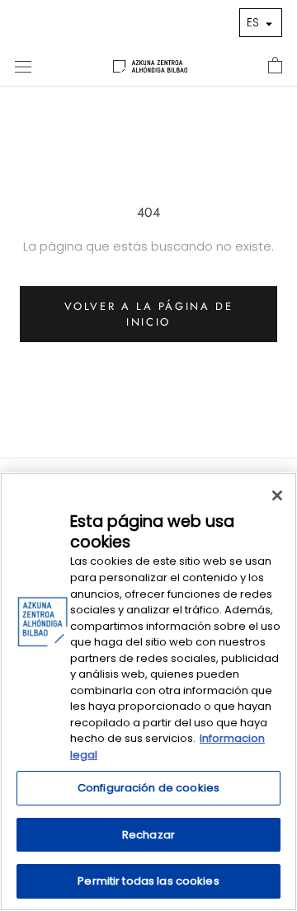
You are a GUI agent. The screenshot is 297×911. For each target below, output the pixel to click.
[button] (260, 22)
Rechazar (148, 835)
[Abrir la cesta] (275, 66)
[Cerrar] (277, 495)
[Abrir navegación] (23, 66)
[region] (148, 691)
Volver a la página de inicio (148, 314)
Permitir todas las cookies (148, 881)
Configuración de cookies (148, 788)
